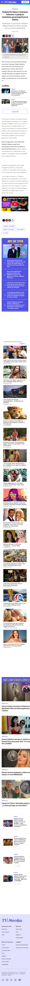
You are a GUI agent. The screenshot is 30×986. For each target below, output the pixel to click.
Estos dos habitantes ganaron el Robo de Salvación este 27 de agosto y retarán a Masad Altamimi (15, 274)
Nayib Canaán (17, 830)
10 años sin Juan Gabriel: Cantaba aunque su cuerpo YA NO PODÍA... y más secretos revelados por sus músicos (20, 822)
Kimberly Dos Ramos (8, 229)
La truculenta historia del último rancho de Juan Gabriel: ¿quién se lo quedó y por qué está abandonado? (19, 103)
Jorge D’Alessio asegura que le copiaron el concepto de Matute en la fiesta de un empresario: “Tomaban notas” (15, 305)
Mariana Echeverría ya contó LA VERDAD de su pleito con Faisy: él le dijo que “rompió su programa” (20, 841)
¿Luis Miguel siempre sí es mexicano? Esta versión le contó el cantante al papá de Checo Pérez (15, 295)
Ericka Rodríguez (17, 848)
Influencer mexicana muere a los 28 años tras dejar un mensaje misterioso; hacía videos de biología (16, 285)
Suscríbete (25, 2)
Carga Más (15, 111)
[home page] (10, 2)
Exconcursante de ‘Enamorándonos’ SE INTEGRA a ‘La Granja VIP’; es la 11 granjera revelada (19, 859)
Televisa (5, 233)
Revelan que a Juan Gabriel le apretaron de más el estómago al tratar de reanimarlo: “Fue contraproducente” (19, 93)
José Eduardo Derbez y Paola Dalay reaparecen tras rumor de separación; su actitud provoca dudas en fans (16, 263)
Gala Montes (20, 229)
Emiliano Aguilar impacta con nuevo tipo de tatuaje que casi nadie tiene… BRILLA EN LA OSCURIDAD (20, 877)
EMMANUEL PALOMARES (9, 226)
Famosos (15, 9)
